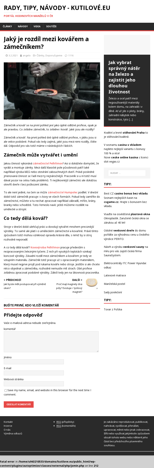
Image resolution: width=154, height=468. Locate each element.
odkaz (107, 267)
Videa (37, 26)
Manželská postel (114, 284)
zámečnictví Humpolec (63, 192)
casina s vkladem (129, 145)
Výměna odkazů (13, 433)
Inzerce (8, 425)
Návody (23, 26)
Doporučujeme (53, 55)
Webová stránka (13, 379)
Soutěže (51, 26)
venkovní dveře (123, 230)
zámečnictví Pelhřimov (48, 163)
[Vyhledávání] (127, 173)
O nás (7, 429)
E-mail (7, 368)
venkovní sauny (133, 247)
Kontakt (8, 421)
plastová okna (140, 214)
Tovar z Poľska (113, 309)
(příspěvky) (65, 421)
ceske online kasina (124, 157)
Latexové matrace (115, 275)
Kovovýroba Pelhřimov (45, 247)
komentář (10, 329)
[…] (131, 119)
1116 (70, 55)
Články (7, 26)
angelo (27, 55)
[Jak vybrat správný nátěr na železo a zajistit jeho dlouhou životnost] (127, 45)
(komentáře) (66, 425)
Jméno (8, 357)
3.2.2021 (13, 55)
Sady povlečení (113, 292)
